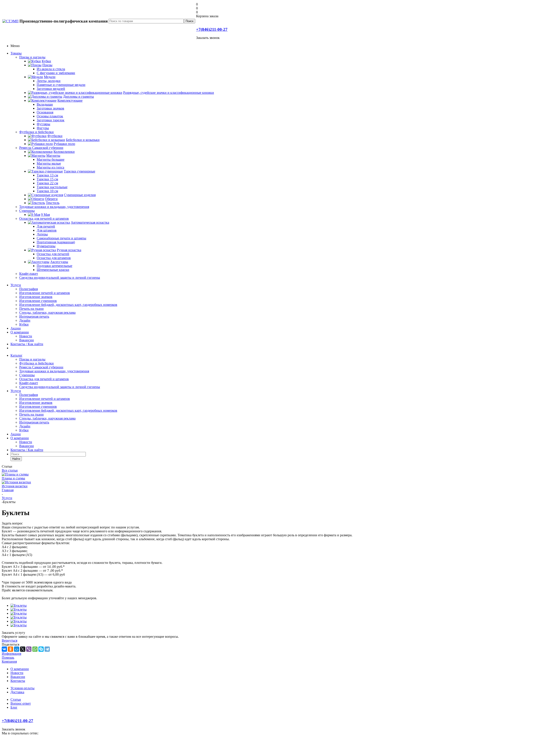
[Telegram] (47, 649)
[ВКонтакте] (4, 649)
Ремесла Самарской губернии (41, 148)
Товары (16, 53)
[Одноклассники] (10, 649)
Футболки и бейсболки (36, 132)
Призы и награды (32, 57)
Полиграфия (28, 289)
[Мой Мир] (16, 649)
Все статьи (10, 470)
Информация (11, 653)
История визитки (15, 486)
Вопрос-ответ (20, 703)
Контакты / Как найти (26, 344)
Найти (16, 458)
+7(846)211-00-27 (212, 29)
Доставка (17, 692)
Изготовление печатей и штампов (44, 293)
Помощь (8, 657)
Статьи (15, 699)
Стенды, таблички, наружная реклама (47, 312)
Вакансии (26, 340)
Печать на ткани (31, 308)
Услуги (15, 285)
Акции (15, 328)
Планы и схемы (13, 478)
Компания (9, 661)
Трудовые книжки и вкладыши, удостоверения (54, 207)
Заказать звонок (208, 38)
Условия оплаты (22, 688)
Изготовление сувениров (38, 301)
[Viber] (28, 649)
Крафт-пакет (28, 273)
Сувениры (27, 211)
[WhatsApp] (35, 649)
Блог (13, 707)
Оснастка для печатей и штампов (44, 218)
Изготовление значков (35, 297)
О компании (19, 332)
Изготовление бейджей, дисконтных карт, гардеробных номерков (68, 305)
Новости (25, 336)
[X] (22, 649)
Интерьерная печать (34, 316)
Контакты (17, 681)
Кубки (24, 324)
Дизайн (24, 320)
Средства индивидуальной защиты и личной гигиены (59, 277)
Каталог (16, 355)
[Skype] (41, 649)
